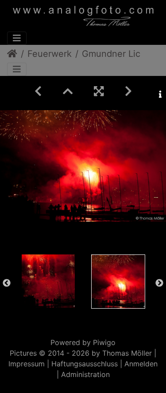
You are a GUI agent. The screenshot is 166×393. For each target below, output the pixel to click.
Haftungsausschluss (84, 363)
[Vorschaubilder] (67, 91)
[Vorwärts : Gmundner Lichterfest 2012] (128, 91)
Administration (85, 374)
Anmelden (141, 363)
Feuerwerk (49, 53)
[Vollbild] (98, 91)
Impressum (26, 363)
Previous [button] (6, 283)
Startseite (12, 53)
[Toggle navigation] (17, 38)
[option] (48, 281)
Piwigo (104, 342)
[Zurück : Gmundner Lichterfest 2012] (38, 91)
